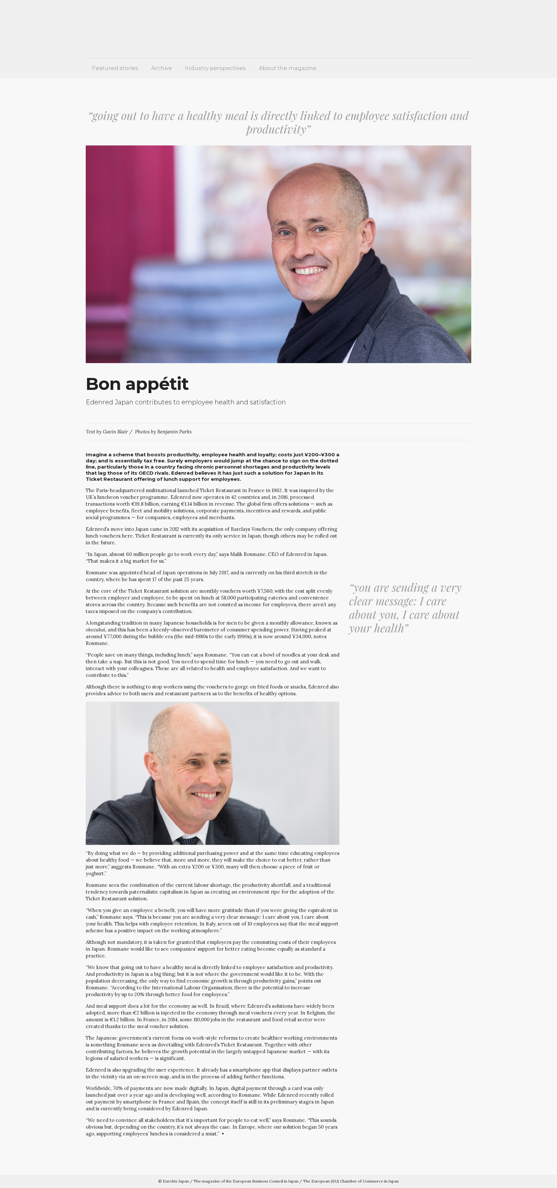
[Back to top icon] (530, 1178)
